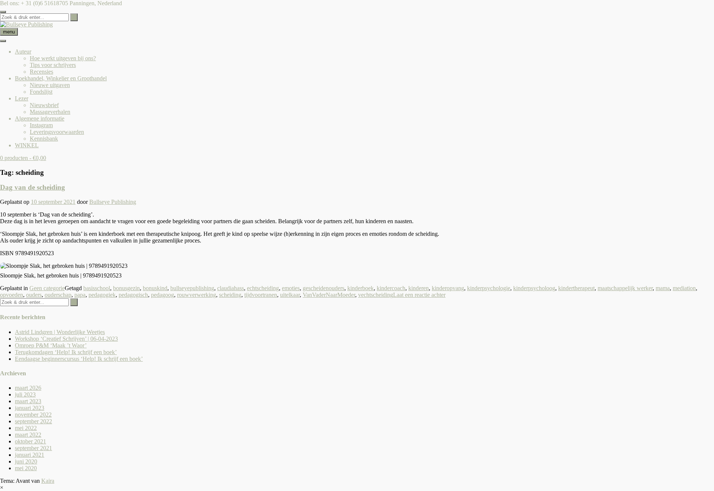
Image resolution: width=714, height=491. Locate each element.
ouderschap (58, 295)
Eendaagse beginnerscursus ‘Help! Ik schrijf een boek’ (79, 359)
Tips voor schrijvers (53, 65)
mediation (684, 288)
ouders (34, 295)
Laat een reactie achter (419, 295)
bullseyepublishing (192, 288)
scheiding (230, 295)
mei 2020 (26, 468)
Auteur (23, 51)
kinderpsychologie (488, 288)
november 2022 (33, 414)
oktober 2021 (30, 441)
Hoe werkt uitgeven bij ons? (63, 58)
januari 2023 (29, 408)
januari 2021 (29, 455)
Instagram (41, 125)
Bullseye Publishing (112, 202)
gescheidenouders (323, 288)
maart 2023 (28, 401)
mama (663, 288)
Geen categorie (47, 288)
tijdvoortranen (260, 295)
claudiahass (230, 288)
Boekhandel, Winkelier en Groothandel (61, 78)
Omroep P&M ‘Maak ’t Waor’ (51, 345)
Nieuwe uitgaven (50, 85)
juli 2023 (25, 394)
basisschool (96, 288)
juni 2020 (26, 461)
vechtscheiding (375, 295)
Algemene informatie (39, 118)
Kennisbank (44, 138)
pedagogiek (102, 295)
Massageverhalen (50, 112)
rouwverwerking (196, 295)
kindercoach (391, 288)
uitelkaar (290, 295)
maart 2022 (28, 434)
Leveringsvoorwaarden (57, 132)
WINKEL (27, 145)
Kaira (47, 481)
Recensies (41, 71)
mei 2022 (26, 428)
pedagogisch (133, 295)
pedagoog (162, 295)
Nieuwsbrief (44, 105)
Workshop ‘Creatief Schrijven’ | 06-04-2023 (66, 339)
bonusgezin (126, 288)
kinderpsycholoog (534, 288)
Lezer (21, 98)
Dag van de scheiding (32, 187)
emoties (291, 288)
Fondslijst (41, 92)
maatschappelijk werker (625, 288)
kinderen (418, 288)
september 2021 (33, 448)
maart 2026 (28, 388)
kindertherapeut (576, 288)
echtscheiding (263, 288)
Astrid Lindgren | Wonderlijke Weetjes (60, 332)
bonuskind (155, 288)
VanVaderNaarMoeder (329, 295)
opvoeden (11, 295)
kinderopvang (448, 288)
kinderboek (360, 288)
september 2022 (33, 421)
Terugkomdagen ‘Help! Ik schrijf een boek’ (66, 352)
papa (80, 295)
